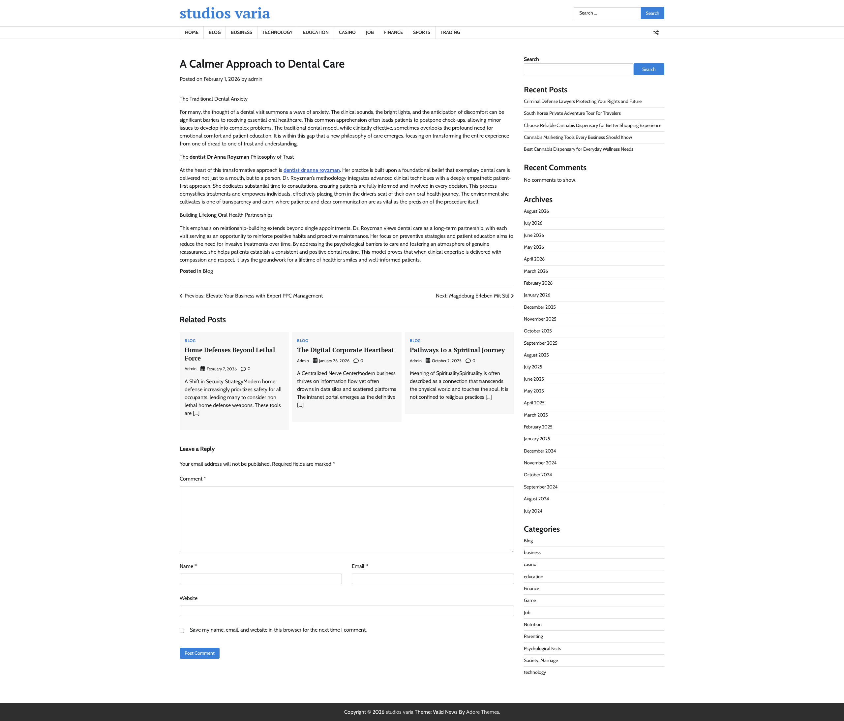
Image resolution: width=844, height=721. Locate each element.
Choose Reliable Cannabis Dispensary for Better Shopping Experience (592, 125)
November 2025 (540, 319)
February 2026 (538, 283)
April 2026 (534, 259)
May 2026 (534, 247)
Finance (393, 32)
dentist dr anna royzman (312, 170)
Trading (450, 32)
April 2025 (534, 403)
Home (191, 32)
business (241, 32)
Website (188, 598)
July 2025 (533, 367)
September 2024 (541, 487)
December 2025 (540, 307)
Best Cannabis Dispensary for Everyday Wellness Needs (578, 149)
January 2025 (537, 439)
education (316, 32)
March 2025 (536, 415)
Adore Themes (482, 712)
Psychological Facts (542, 648)
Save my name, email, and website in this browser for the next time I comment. (278, 630)
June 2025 (534, 379)
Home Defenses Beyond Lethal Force (230, 354)
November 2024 (540, 463)
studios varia (225, 13)
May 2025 (534, 391)
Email (360, 566)
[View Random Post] (656, 33)
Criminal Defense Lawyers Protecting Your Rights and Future (583, 101)
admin (255, 79)
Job (370, 32)
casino (347, 32)
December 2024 (540, 451)
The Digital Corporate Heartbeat (345, 350)
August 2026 (536, 211)
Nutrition (533, 624)
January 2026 (537, 295)
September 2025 (541, 343)
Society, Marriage (541, 660)
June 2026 (534, 235)
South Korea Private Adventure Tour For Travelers (572, 113)
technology (277, 32)
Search (531, 59)
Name (188, 566)
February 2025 (538, 427)
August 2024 (536, 499)
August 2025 (536, 355)
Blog (215, 32)
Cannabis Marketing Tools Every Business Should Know (578, 137)
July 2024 (533, 511)
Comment (193, 479)
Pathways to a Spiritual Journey (457, 350)
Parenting (533, 636)
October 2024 (538, 475)
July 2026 (533, 223)
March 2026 (536, 271)
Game (530, 600)
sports (421, 32)
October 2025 (538, 331)
